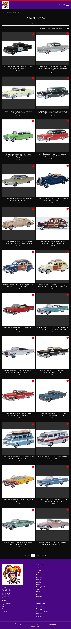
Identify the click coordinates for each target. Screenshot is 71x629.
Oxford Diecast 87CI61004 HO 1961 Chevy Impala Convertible (18, 500)
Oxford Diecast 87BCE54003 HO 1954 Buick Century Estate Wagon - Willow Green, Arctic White (18, 155)
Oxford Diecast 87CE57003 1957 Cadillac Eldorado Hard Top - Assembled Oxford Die (53, 414)
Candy (38, 570)
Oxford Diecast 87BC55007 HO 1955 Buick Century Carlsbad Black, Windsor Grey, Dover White (52, 68)
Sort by (49, 28)
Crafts (38, 584)
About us (39, 606)
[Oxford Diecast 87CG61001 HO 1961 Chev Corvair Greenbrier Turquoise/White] (18, 438)
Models (38, 575)
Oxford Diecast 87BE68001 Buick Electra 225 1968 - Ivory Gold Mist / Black (18, 199)
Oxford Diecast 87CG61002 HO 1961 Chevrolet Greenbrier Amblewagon (52, 457)
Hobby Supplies (41, 587)
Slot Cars (39, 589)
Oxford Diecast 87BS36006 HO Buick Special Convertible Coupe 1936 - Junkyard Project (18, 242)
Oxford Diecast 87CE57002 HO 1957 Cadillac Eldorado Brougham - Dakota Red (18, 414)
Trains (38, 567)
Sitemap (39, 616)
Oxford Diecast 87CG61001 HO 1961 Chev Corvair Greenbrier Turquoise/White (18, 457)
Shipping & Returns (42, 611)
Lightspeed (53, 624)
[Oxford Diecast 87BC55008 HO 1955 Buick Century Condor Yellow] (18, 93)
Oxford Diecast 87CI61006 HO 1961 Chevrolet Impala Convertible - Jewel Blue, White (53, 500)
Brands (9, 12)
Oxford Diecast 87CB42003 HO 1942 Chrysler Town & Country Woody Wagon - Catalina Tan (52, 285)
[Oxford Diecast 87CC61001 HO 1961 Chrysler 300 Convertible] (18, 309)
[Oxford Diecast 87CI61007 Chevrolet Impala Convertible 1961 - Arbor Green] (18, 524)
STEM (38, 592)
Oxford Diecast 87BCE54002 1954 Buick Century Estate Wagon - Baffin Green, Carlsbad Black (53, 112)
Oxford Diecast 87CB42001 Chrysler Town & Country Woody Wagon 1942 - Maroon (53, 242)
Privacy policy (40, 609)
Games (38, 580)
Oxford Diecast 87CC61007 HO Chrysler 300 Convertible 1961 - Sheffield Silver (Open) (18, 371)
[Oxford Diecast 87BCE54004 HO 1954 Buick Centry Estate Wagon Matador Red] (52, 135)
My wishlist (5, 611)
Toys (37, 572)
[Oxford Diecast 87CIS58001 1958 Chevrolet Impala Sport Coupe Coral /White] (52, 524)
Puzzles (38, 582)
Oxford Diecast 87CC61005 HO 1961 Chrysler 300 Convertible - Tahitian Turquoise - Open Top (52, 328)
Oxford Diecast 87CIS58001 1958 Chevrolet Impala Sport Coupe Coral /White (52, 543)
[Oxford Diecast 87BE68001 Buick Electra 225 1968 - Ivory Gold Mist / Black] (18, 180)
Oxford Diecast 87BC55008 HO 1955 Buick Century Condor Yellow (18, 112)
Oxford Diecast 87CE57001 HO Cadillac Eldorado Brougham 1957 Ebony (52, 371)
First (33, 555)
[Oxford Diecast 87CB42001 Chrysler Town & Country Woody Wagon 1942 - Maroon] (52, 223)
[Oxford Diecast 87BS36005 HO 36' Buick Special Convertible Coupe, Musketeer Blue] (52, 180)
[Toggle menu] (67, 5)
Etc (37, 594)
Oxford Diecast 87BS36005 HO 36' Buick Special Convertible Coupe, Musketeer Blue (53, 199)
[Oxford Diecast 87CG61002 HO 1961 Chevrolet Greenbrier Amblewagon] (52, 438)
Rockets (39, 577)
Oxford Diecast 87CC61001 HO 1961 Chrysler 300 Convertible (18, 328)
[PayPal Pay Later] (38, 626)
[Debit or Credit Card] (35, 626)
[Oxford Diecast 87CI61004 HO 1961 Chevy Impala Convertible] (18, 481)
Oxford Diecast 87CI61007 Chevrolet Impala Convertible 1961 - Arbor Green (18, 543)
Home (3, 12)
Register (4, 606)
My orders (5, 609)
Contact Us (40, 614)
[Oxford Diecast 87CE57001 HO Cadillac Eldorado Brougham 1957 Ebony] (52, 352)
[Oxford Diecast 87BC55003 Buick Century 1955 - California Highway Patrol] (18, 48)
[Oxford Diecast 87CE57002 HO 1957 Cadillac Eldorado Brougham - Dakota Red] (18, 395)
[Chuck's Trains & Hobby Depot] (5, 5)
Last (37, 555)
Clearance (39, 596)
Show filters (35, 24)
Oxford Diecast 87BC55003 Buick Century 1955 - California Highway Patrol (18, 67)
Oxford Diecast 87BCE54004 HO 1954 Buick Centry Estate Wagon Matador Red (52, 155)
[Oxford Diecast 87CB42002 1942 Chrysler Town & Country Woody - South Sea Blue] (18, 266)
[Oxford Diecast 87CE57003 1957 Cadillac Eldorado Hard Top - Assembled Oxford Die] (52, 395)
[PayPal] (32, 626)
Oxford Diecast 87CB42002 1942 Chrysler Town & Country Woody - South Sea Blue (18, 285)
